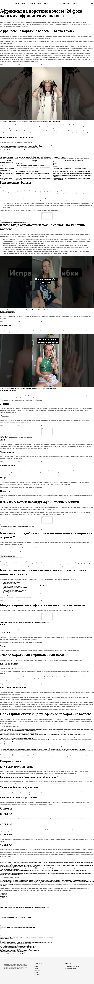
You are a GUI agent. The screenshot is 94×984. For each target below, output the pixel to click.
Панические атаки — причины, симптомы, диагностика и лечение (17, 927)
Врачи (39, 3)
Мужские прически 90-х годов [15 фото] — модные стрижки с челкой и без (19, 950)
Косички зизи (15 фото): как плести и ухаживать (13, 222)
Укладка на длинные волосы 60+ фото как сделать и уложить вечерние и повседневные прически (26, 942)
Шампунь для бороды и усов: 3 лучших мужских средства (15, 945)
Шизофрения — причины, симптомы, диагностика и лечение (16, 437)
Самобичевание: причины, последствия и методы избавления (16, 917)
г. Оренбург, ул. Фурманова (72, 966)
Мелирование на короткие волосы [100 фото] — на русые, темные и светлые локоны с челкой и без (26, 937)
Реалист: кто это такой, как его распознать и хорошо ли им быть (17, 526)
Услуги (23, 3)
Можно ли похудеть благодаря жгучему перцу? (12, 953)
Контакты (46, 3)
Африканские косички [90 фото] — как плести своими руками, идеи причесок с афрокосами (24, 622)
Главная (16, 3)
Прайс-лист (31, 3)
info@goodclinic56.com (70, 3)
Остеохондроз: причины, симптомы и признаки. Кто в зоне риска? (17, 947)
